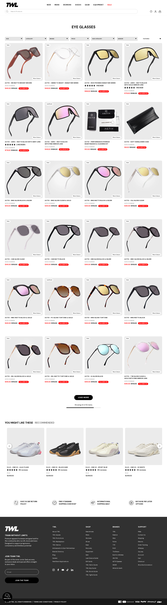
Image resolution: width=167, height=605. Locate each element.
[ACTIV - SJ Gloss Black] (103, 355)
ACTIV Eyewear (117, 561)
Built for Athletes (118, 555)
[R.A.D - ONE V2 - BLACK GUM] (65, 446)
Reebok (115, 535)
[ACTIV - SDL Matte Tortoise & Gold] (64, 355)
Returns (140, 541)
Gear (87, 5)
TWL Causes (56, 535)
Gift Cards (89, 561)
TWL (114, 531)
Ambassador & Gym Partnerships (63, 548)
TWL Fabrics (56, 545)
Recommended (44, 422)
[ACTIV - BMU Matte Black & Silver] (103, 179)
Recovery (89, 548)
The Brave (116, 551)
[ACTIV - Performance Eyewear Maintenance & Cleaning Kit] (103, 121)
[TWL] (22, 528)
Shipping (141, 538)
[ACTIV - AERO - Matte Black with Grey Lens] (24, 121)
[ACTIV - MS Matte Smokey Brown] (24, 62)
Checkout (141, 561)
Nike (114, 538)
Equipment (98, 5)
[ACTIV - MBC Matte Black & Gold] (24, 297)
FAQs (139, 531)
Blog (53, 555)
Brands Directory (58, 551)
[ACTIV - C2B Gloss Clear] (24, 238)
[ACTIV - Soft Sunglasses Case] (143, 121)
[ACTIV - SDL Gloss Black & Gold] (24, 355)
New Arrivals (90, 531)
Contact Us (141, 535)
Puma (114, 541)
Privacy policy (60, 602)
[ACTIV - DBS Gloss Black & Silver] (103, 238)
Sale (87, 555)
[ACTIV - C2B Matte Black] (64, 238)
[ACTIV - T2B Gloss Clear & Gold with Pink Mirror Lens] (143, 355)
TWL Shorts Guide (92, 571)
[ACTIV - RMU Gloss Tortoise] (103, 297)
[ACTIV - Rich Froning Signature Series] (103, 62)
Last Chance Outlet (92, 558)
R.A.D (114, 548)
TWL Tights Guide (91, 575)
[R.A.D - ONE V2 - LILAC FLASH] (25, 446)
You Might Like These (19, 422)
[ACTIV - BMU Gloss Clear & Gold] (64, 179)
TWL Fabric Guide (92, 565)
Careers (54, 558)
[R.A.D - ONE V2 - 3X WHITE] (143, 446)
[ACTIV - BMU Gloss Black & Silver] (24, 179)
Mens (57, 5)
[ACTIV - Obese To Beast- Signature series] (64, 62)
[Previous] (9, 446)
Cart (139, 558)
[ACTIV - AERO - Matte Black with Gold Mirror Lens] (143, 62)
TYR (114, 545)
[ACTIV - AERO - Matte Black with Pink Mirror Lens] (64, 121)
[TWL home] (12, 4)
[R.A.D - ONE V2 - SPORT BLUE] (104, 446)
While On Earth (117, 568)
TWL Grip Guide (91, 568)
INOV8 (115, 565)
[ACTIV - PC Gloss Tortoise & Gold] (64, 297)
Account (141, 555)
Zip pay (140, 551)
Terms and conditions (42, 602)
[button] (90, 85)
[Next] (159, 446)
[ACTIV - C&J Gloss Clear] (143, 179)
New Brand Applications (60, 561)
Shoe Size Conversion (145, 565)
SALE (109, 5)
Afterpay (141, 548)
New (49, 5)
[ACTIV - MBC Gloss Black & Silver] (143, 238)
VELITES (115, 558)
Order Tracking (143, 545)
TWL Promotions (58, 538)
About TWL (56, 531)
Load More (83, 397)
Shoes (78, 5)
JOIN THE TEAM (21, 580)
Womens (67, 5)
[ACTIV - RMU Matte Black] (143, 297)
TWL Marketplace (58, 541)
